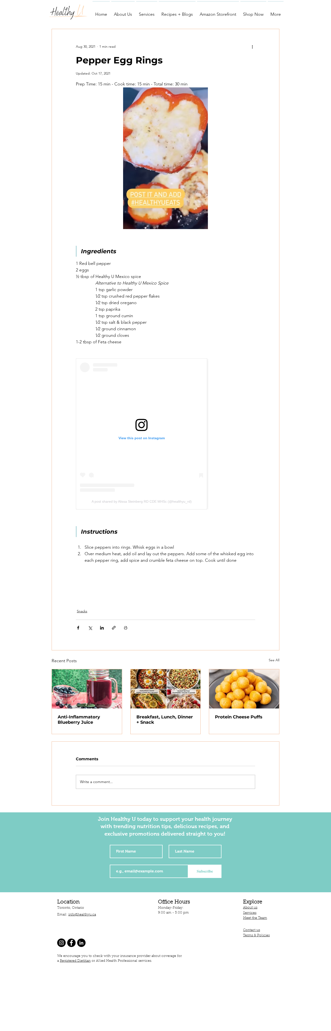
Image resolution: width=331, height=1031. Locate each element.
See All (274, 660)
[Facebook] (71, 943)
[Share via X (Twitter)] (90, 627)
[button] (122, 12)
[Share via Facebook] (78, 627)
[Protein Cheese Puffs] (244, 688)
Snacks (82, 611)
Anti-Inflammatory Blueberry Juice (79, 719)
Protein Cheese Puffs (238, 717)
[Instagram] (61, 943)
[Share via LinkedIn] (102, 627)
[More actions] (252, 46)
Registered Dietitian (75, 961)
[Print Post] (125, 627)
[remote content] (165, 433)
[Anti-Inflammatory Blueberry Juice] (87, 688)
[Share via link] (113, 627)
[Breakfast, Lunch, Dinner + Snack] (166, 688)
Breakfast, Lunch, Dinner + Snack (164, 719)
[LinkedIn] (81, 943)
